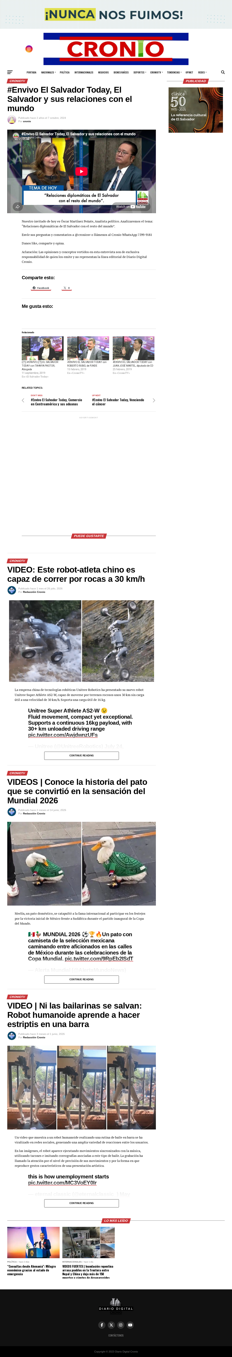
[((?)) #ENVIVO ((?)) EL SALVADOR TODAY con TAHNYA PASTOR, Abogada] (43, 348)
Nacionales (47, 72)
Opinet (189, 72)
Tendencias (173, 72)
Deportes (139, 72)
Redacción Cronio (34, 591)
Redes (201, 72)
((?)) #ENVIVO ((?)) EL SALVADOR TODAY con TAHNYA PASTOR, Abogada (40, 366)
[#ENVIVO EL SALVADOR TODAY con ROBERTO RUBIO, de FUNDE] (88, 348)
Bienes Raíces (121, 72)
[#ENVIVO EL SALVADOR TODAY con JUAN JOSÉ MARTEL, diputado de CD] (134, 348)
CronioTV (155, 72)
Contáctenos (116, 1335)
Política (64, 72)
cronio (27, 121)
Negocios (103, 72)
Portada (31, 72)
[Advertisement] (89, 473)
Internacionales (83, 72)
